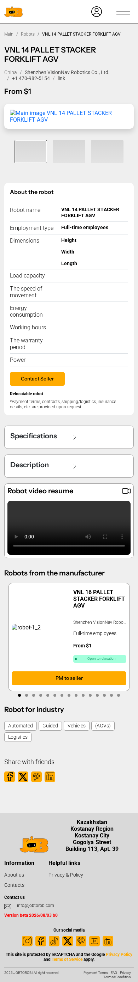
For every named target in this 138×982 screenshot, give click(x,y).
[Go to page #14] (111, 695)
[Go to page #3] (33, 695)
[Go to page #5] (47, 695)
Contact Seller (37, 379)
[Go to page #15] (118, 695)
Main (8, 34)
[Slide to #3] (107, 151)
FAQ (114, 973)
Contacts (14, 885)
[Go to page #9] (76, 695)
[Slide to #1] (31, 151)
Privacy (125, 973)
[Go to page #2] (26, 695)
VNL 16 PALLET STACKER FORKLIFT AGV (99, 599)
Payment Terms (96, 973)
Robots (28, 34)
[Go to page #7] (61, 695)
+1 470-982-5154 (31, 78)
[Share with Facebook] (9, 776)
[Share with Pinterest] (36, 776)
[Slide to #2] (69, 151)
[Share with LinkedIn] (50, 776)
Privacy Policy (119, 954)
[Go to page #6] (54, 695)
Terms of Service (67, 959)
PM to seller (69, 678)
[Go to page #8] (69, 695)
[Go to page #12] (97, 695)
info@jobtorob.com (35, 905)
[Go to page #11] (90, 695)
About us (14, 875)
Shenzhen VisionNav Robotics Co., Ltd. (67, 72)
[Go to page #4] (40, 695)
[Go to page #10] (83, 695)
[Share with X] (23, 776)
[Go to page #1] (19, 695)
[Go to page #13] (104, 695)
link (61, 78)
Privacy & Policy (65, 875)
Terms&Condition (117, 977)
